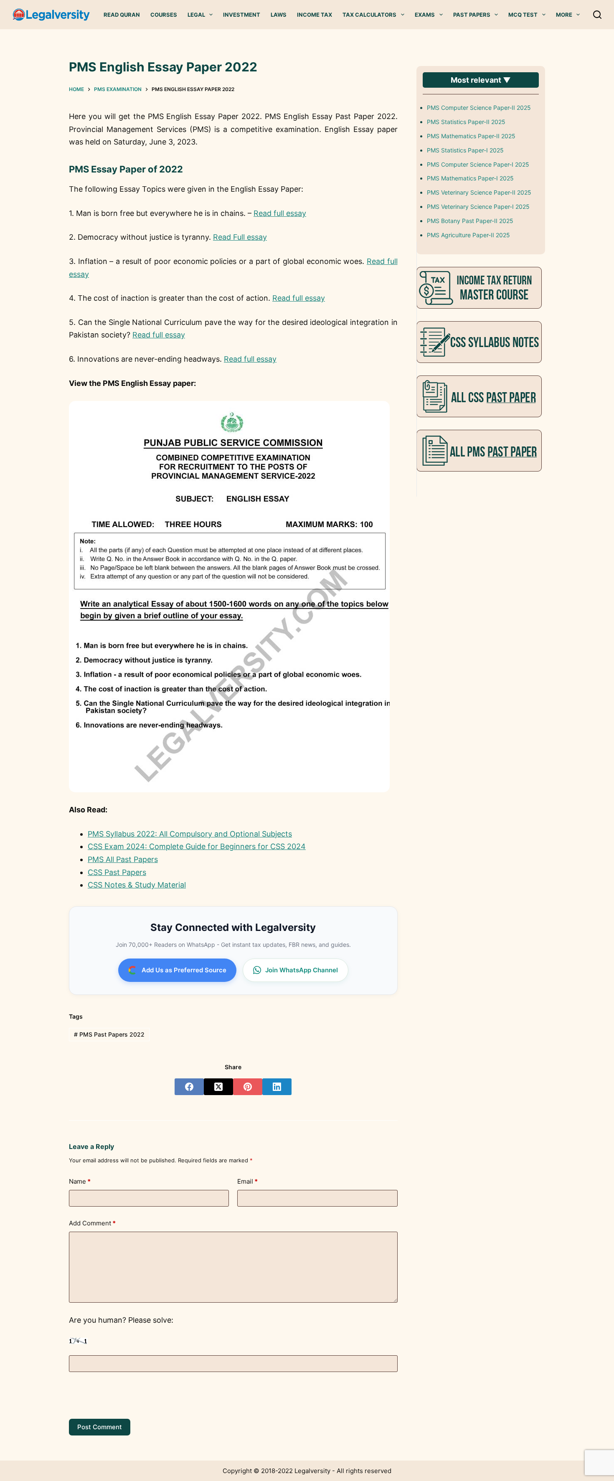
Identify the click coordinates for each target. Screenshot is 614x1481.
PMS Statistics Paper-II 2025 (466, 121)
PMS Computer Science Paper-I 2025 (478, 164)
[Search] (597, 14)
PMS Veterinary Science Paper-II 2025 (479, 192)
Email (247, 1181)
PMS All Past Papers (123, 859)
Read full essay (280, 213)
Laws (279, 14)
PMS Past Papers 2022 (109, 1034)
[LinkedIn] (277, 1086)
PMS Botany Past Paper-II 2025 (470, 220)
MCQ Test (523, 14)
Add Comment (92, 1223)
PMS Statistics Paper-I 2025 (465, 150)
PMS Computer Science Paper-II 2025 (479, 107)
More (564, 14)
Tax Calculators (369, 14)
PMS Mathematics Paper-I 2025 (470, 178)
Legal (196, 14)
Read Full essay (240, 237)
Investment (241, 14)
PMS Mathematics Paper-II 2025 (471, 135)
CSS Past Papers (117, 872)
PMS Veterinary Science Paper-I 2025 (478, 206)
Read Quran (122, 14)
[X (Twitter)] (218, 1086)
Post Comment (99, 1427)
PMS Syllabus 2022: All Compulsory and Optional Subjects (190, 833)
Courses (163, 14)
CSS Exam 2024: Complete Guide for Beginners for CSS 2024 (197, 846)
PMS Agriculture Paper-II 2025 (468, 234)
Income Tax (314, 14)
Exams (425, 14)
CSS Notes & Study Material (137, 884)
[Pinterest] (247, 1086)
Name (80, 1181)
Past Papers (471, 14)
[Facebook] (189, 1086)
